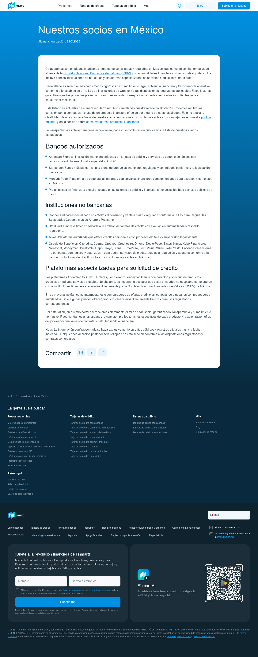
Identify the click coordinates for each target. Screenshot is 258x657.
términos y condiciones (179, 636)
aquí (57, 613)
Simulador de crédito (206, 431)
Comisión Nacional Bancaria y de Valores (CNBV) (97, 73)
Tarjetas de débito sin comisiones (150, 432)
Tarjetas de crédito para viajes (85, 455)
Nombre (23, 581)
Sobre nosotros (15, 527)
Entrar (200, 5)
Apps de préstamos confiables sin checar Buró (31, 446)
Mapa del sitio (156, 535)
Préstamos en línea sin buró (22, 432)
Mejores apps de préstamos (22, 422)
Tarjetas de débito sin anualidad (149, 427)
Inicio (10, 396)
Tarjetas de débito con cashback (149, 422)
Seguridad (72, 535)
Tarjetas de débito (124, 5)
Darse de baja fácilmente (20, 493)
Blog (197, 427)
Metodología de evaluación (46, 535)
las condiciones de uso (99, 590)
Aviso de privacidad (18, 484)
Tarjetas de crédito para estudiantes (88, 451)
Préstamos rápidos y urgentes (23, 437)
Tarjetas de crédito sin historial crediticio (91, 432)
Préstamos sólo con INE (20, 451)
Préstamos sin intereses (20, 460)
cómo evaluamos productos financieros (112, 121)
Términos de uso (16, 479)
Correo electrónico (84, 581)
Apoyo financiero (94, 535)
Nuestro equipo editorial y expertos (147, 527)
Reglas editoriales (111, 527)
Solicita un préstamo (234, 5)
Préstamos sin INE (17, 465)
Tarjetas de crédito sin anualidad (87, 437)
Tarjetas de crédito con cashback (87, 422)
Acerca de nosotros (205, 422)
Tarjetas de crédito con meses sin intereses (92, 427)
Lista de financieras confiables (23, 441)
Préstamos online (19, 416)
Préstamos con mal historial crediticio (27, 455)
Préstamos (65, 5)
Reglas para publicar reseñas (126, 535)
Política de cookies (17, 488)
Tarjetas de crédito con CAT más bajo (89, 441)
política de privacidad (204, 636)
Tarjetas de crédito (92, 5)
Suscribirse (67, 602)
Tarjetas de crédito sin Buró (84, 446)
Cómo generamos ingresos (186, 527)
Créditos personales (18, 427)
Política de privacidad (74, 590)
